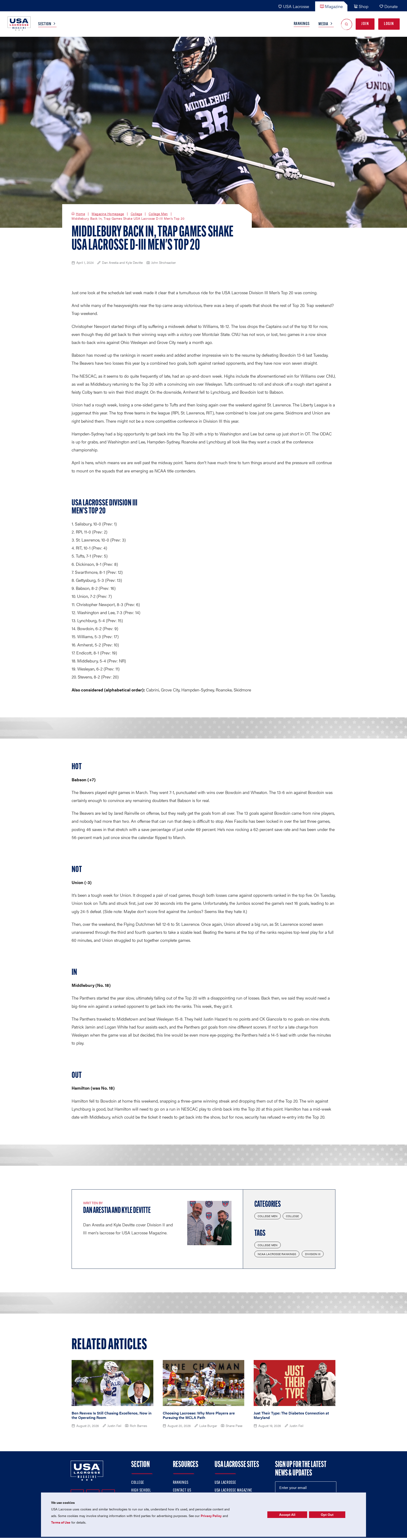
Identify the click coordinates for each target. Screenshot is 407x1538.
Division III (312, 1254)
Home (80, 214)
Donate (391, 6)
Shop (363, 6)
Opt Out (327, 1515)
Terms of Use (60, 1522)
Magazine (334, 6)
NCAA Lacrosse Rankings (277, 1254)
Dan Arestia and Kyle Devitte (117, 1211)
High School (141, 1490)
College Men (158, 214)
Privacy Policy (211, 1515)
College (136, 214)
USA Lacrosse (296, 6)
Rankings (302, 24)
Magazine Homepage (108, 214)
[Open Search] (346, 24)
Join (365, 24)
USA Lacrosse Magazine (233, 1490)
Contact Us (182, 1490)
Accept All (287, 1515)
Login (389, 24)
